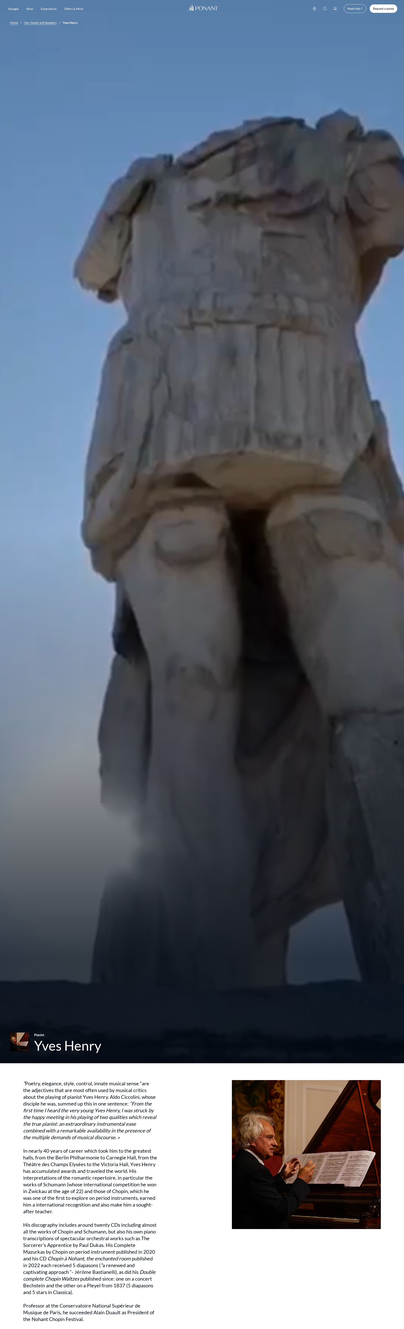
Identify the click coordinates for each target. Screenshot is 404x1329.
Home (14, 22)
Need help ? (355, 8)
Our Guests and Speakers (40, 22)
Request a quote (383, 8)
